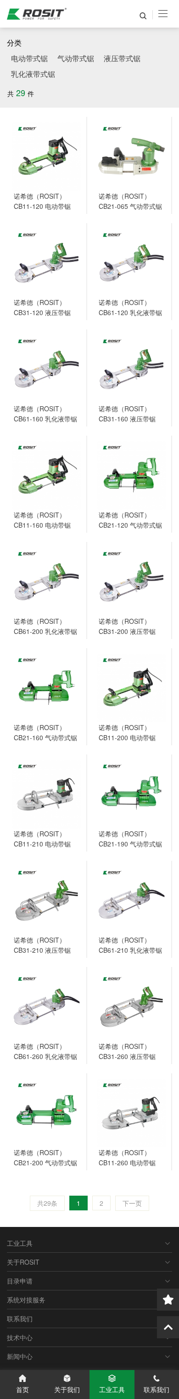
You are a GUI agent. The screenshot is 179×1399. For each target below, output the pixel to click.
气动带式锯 (75, 58)
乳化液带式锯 (33, 74)
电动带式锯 (29, 58)
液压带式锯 (122, 58)
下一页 (132, 1203)
